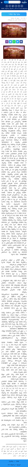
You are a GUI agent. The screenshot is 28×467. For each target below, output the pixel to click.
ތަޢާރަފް (17, 461)
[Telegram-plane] (16, 6)
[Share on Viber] (6, 41)
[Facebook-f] (10, 6)
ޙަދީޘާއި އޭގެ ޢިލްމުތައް (15, 18)
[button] (2, 2)
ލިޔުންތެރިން (11, 461)
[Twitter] (13, 6)
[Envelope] (22, 6)
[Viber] (19, 6)
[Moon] (7, 6)
